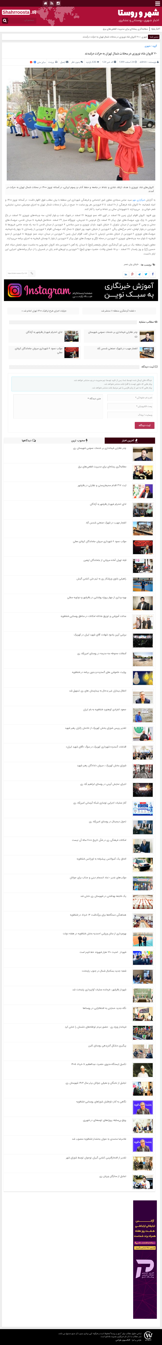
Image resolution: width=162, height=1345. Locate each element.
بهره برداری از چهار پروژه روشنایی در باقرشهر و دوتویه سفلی (96, 597)
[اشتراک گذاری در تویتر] (146, 275)
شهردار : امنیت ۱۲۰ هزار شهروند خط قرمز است (103, 952)
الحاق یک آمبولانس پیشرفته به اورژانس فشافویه (101, 859)
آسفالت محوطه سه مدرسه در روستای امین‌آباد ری (101, 653)
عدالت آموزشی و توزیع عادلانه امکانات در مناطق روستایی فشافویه (93, 616)
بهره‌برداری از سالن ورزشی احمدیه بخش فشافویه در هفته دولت (94, 934)
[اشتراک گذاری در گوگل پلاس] (132, 275)
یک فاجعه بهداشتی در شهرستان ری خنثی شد (103, 896)
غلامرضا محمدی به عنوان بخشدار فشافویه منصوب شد (99, 1139)
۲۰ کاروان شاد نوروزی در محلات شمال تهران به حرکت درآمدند (121, 53)
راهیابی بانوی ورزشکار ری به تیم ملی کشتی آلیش (101, 579)
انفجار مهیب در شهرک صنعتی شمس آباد (117, 349)
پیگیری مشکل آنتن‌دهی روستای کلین (107, 1046)
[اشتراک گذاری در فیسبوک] (153, 275)
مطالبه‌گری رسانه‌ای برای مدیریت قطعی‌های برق (102, 467)
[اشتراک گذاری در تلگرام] (139, 275)
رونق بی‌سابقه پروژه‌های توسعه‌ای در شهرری (104, 1120)
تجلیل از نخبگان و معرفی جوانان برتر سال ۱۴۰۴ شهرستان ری (96, 1083)
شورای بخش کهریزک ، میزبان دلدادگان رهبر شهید (101, 765)
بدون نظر (75, 62)
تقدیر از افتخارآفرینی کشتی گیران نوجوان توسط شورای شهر (96, 1158)
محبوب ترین (78, 440)
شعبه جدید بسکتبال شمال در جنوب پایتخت (104, 971)
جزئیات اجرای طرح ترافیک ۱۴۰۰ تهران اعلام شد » (44, 311)
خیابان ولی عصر (131, 264)
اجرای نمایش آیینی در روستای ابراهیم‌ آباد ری (103, 784)
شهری (144, 37)
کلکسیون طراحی (123, 1340)
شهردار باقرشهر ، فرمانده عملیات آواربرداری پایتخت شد (99, 990)
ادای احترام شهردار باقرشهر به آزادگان (44, 332)
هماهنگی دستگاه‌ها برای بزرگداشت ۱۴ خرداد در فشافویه (98, 915)
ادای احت (143, 29)
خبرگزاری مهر (139, 200)
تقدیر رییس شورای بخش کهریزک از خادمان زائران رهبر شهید (95, 728)
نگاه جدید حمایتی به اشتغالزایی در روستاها (104, 1008)
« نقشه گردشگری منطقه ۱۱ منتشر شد (118, 311)
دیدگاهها (27, 440)
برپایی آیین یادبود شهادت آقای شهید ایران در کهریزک (100, 635)
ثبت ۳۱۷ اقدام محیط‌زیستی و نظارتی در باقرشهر (102, 485)
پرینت (51, 62)
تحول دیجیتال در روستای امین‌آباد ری (107, 821)
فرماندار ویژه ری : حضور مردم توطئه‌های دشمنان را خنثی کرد (95, 1027)
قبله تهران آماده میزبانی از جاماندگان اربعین (105, 560)
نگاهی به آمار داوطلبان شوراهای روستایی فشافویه (101, 1102)
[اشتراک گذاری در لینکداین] (126, 275)
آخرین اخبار (128, 440)
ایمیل (62, 62)
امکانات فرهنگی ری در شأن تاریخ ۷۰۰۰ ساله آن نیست (99, 840)
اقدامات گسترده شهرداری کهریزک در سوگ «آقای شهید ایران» (96, 747)
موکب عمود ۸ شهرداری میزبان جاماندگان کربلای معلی (38, 350)
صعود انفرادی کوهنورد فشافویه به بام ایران (104, 709)
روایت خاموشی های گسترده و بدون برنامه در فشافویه (99, 672)
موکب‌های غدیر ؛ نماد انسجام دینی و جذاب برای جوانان (98, 877)
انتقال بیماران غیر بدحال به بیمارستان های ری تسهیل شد (97, 691)
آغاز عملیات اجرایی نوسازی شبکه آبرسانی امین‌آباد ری (99, 803)
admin (143, 62)
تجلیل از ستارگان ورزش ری (112, 1176)
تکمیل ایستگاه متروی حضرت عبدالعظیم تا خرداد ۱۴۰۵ (98, 1064)
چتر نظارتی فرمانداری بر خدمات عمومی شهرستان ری (113, 334)
